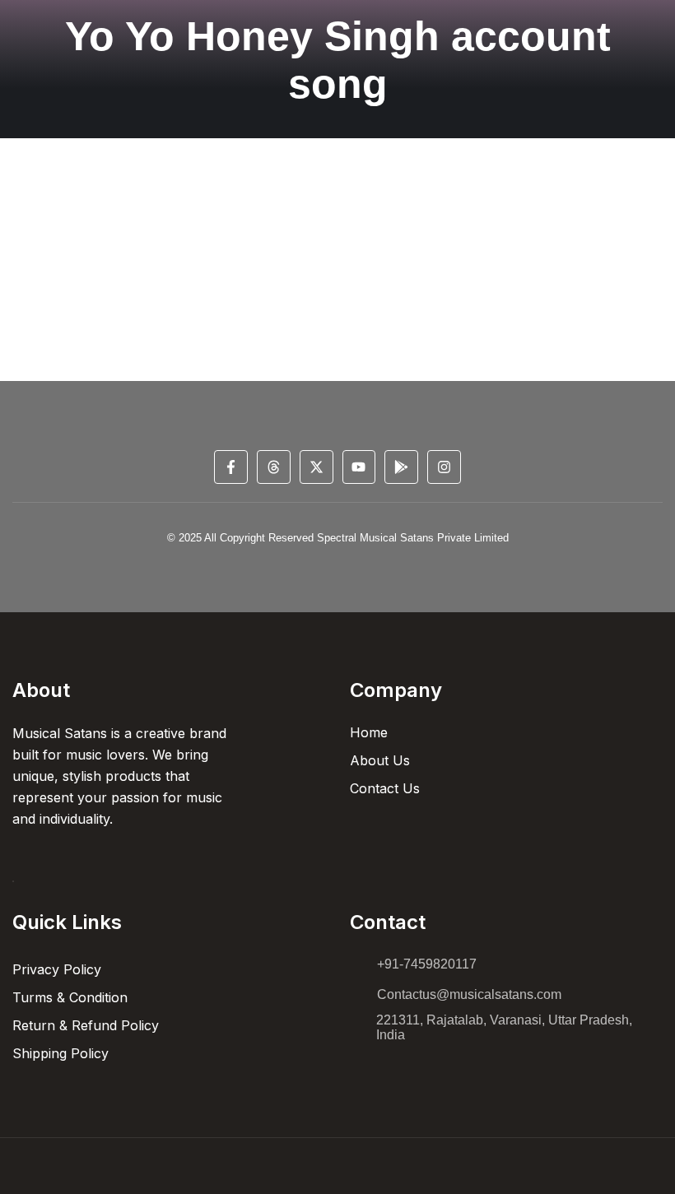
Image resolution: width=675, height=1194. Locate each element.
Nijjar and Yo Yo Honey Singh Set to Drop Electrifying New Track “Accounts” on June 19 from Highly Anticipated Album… (325, 235)
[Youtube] (359, 467)
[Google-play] (401, 467)
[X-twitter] (316, 467)
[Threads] (274, 467)
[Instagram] (444, 467)
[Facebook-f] (231, 467)
